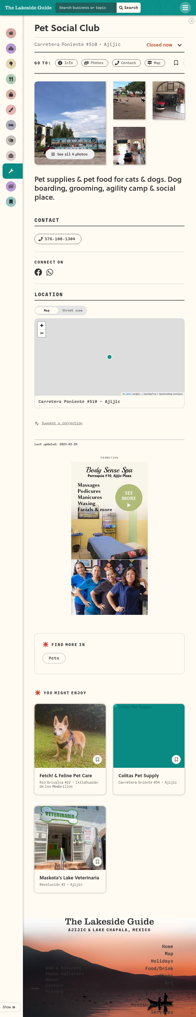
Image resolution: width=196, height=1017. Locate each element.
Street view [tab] (72, 310)
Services (162, 1012)
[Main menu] (185, 7)
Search (131, 7)
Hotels (164, 990)
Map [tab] (47, 310)
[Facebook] (38, 272)
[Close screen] (191, 21)
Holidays (162, 961)
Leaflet (128, 393)
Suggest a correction (62, 423)
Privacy (55, 991)
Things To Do (156, 997)
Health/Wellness (152, 1005)
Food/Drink (159, 968)
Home (167, 946)
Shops (166, 975)
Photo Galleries (65, 974)
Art (169, 983)
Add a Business (63, 968)
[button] (176, 62)
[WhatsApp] (50, 272)
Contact (55, 985)
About (52, 979)
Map (169, 953)
